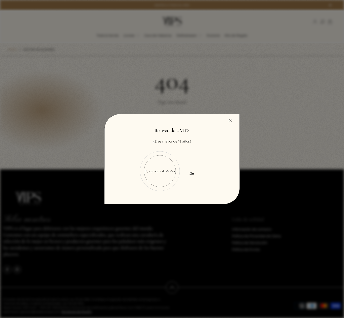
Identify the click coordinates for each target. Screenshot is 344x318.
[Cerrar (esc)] (230, 120)
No (192, 173)
